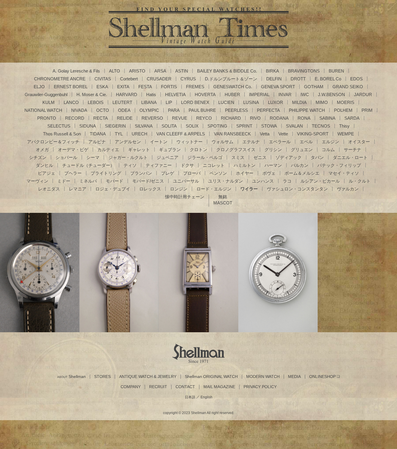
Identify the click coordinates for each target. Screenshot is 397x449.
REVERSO (152, 118)
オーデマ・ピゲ (73, 149)
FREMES (195, 86)
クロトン (198, 149)
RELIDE (125, 118)
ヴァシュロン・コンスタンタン (297, 189)
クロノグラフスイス (235, 149)
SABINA (327, 118)
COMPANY (131, 387)
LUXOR (275, 102)
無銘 (222, 197)
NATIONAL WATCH (43, 110)
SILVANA (144, 126)
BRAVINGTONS (304, 71)
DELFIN (274, 79)
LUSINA (251, 102)
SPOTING (217, 126)
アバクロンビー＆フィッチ (53, 141)
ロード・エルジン (213, 189)
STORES (102, 376)
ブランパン (141, 173)
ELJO (39, 86)
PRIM (367, 110)
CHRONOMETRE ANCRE (59, 79)
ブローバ (192, 173)
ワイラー (249, 189)
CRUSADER (159, 79)
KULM (48, 102)
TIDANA (98, 134)
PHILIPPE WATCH (307, 110)
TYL (119, 134)
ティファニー (159, 165)
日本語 (190, 397)
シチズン (38, 157)
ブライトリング (106, 173)
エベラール (280, 141)
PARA (174, 110)
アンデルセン (128, 141)
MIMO (322, 102)
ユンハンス (263, 181)
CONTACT (185, 387)
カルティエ (108, 149)
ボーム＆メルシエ (302, 173)
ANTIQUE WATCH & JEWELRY (147, 376)
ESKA (102, 86)
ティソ (130, 165)
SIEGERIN (115, 126)
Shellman (71, 376)
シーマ (92, 157)
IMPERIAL (259, 94)
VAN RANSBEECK (232, 134)
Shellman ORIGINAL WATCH (211, 376)
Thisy (344, 126)
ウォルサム (222, 141)
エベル (306, 141)
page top (381, 433)
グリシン (273, 149)
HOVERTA (205, 94)
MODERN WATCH (263, 376)
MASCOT (222, 203)
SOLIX (192, 126)
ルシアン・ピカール (320, 181)
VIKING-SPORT (312, 134)
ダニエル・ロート (350, 157)
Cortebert (129, 79)
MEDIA (294, 376)
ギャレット (139, 149)
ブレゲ (167, 173)
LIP (169, 102)
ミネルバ (88, 181)
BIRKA (272, 71)
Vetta (264, 134)
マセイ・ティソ (343, 173)
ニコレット (214, 165)
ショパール (66, 157)
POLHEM (343, 110)
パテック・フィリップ (339, 165)
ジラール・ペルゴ (204, 157)
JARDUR (363, 94)
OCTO (102, 110)
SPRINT (244, 126)
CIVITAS (102, 79)
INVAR (285, 94)
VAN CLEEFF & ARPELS (180, 134)
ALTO (114, 71)
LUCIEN (226, 102)
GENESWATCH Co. (232, 86)
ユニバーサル (186, 181)
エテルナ (251, 141)
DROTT (298, 79)
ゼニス (260, 157)
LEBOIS (95, 102)
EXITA (123, 86)
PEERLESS (236, 110)
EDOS (356, 79)
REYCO (204, 118)
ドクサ (187, 165)
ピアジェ (46, 173)
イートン (158, 141)
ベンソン (218, 173)
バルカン (299, 165)
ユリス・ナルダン (225, 181)
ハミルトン (244, 165)
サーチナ (352, 149)
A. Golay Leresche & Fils (76, 71)
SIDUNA (87, 126)
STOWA (269, 126)
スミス (237, 157)
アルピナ (97, 141)
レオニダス (49, 189)
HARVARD (126, 94)
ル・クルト (360, 181)
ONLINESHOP (322, 376)
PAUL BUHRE (202, 110)
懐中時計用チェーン (184, 197)
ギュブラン (170, 149)
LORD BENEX (195, 102)
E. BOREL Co (328, 79)
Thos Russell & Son (62, 134)
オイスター (359, 141)
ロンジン (178, 189)
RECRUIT (158, 387)
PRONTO (46, 118)
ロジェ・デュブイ (112, 189)
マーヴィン (37, 181)
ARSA (160, 71)
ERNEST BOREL (70, 86)
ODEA (124, 110)
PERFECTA (268, 110)
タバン (317, 157)
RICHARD (231, 118)
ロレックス (150, 189)
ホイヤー (244, 173)
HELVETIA (175, 94)
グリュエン (302, 149)
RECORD (74, 118)
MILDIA (299, 102)
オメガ (42, 149)
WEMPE (345, 134)
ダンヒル (44, 165)
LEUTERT (122, 102)
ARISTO (137, 71)
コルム (328, 149)
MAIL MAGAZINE (219, 387)
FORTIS (169, 86)
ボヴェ (269, 173)
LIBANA (149, 102)
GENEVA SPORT (278, 86)
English (206, 397)
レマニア (77, 189)
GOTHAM (313, 86)
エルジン (330, 141)
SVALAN (294, 126)
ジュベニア (167, 157)
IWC (305, 94)
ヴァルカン (348, 189)
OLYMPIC (149, 110)
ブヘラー (73, 173)
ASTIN (181, 71)
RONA (304, 118)
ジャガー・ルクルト (128, 157)
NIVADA (79, 110)
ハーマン (273, 165)
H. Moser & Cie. (91, 94)
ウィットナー (189, 141)
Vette (283, 134)
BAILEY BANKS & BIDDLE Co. (227, 71)
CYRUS (188, 79)
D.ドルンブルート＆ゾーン (231, 79)
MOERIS (345, 102)
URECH (139, 134)
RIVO (255, 118)
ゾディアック (289, 157)
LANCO (71, 102)
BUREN (336, 71)
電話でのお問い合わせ (198, 297)
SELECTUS (58, 126)
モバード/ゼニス (148, 181)
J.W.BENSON (331, 94)
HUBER (232, 94)
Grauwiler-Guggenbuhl (46, 94)
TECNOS (321, 126)
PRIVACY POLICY (260, 387)
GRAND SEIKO (347, 86)
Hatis (151, 94)
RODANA (279, 118)
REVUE (179, 118)
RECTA (100, 118)
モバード (114, 181)
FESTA (145, 86)
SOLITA (169, 126)
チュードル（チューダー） (88, 165)
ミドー (63, 181)
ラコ (287, 181)
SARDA (352, 118)
